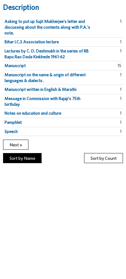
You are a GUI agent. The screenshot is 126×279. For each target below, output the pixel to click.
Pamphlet (13, 122)
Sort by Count (104, 158)
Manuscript (15, 65)
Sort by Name (22, 158)
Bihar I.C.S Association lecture (32, 41)
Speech (11, 131)
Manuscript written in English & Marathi (40, 89)
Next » (15, 144)
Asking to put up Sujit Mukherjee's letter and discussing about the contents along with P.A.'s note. (47, 27)
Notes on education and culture (33, 113)
